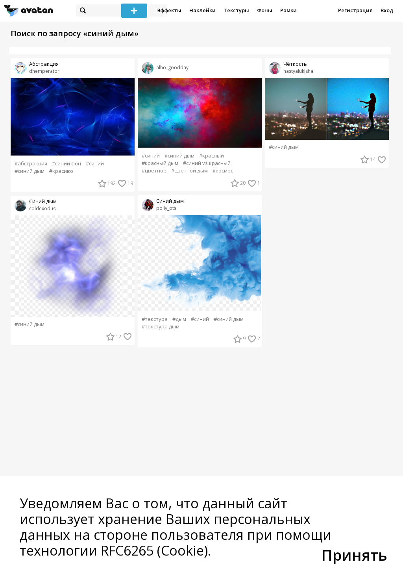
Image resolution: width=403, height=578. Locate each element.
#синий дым (29, 171)
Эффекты (169, 10)
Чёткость (295, 64)
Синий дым (43, 201)
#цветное (154, 170)
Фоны (264, 10)
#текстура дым (160, 326)
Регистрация (355, 10)
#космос (223, 170)
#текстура (155, 319)
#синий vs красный (207, 163)
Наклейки (202, 10)
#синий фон (66, 163)
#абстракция (31, 163)
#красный (211, 155)
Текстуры (236, 10)
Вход (387, 10)
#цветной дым (189, 170)
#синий (95, 163)
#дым (179, 319)
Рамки (288, 10)
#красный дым (160, 163)
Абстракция (44, 64)
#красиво (61, 171)
